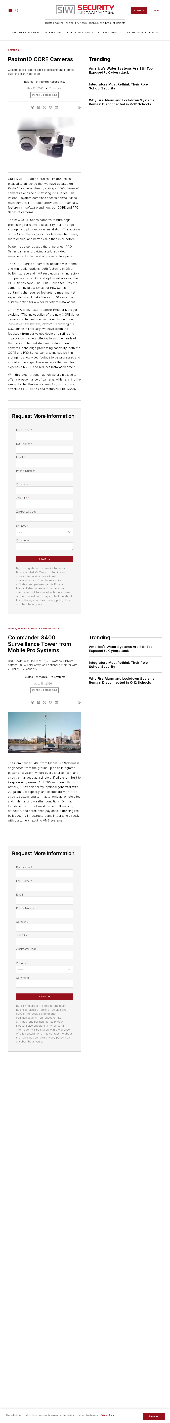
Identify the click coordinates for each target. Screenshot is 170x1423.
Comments (23, 540)
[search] (16, 10)
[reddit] (50, 107)
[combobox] (44, 532)
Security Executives (26, 32)
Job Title (23, 498)
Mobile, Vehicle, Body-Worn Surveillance (33, 628)
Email (20, 457)
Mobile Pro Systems (52, 677)
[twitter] (44, 107)
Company (22, 484)
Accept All (153, 1416)
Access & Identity (110, 32)
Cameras (13, 50)
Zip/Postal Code (26, 511)
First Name (24, 430)
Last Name (24, 443)
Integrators (53, 32)
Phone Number (25, 470)
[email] (56, 107)
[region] (85, 1416)
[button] (10, 10)
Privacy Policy (108, 1415)
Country (22, 526)
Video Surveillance (80, 32)
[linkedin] (38, 107)
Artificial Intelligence (142, 32)
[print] (79, 107)
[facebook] (32, 107)
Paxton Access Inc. (52, 81)
